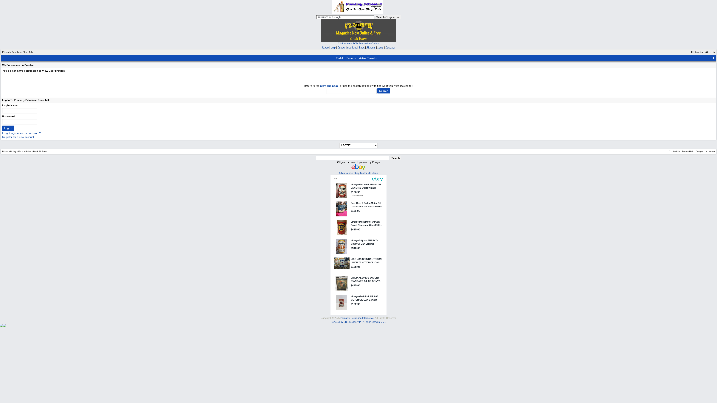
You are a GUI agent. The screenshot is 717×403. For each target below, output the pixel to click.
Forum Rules (24, 151)
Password (8, 116)
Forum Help (688, 151)
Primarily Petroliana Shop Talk (17, 52)
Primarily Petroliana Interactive (357, 318)
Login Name (10, 105)
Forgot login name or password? (21, 133)
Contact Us (674, 151)
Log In (711, 52)
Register (698, 52)
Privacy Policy (9, 151)
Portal (339, 58)
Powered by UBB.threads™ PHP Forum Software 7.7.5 (358, 322)
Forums (351, 58)
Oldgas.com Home (705, 151)
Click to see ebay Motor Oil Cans (358, 172)
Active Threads (367, 58)
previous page (329, 85)
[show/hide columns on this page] (713, 58)
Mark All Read (40, 151)
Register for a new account (18, 136)
